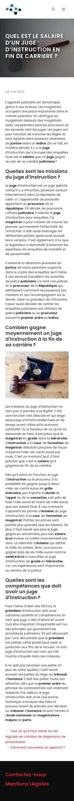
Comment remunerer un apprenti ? (37, 747)
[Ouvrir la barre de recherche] (53, 9)
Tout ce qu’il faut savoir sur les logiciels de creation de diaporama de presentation (35, 736)
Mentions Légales (27, 783)
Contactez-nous (25, 774)
